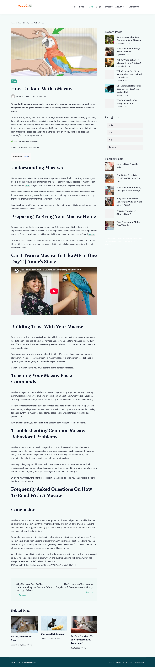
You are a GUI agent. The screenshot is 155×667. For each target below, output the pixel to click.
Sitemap (129, 662)
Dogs (98, 7)
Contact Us (134, 7)
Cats (91, 7)
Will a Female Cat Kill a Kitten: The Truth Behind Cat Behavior (129, 74)
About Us (120, 7)
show (26, 156)
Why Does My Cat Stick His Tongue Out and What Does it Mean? (129, 201)
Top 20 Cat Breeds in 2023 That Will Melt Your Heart (129, 178)
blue (27, 185)
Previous (22, 595)
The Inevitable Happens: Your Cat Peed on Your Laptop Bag (129, 88)
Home (73, 7)
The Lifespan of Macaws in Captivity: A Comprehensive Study (74, 586)
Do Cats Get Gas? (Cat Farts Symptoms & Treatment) (83, 639)
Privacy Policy (139, 662)
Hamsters (108, 7)
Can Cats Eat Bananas (53, 633)
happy (91, 234)
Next (87, 592)
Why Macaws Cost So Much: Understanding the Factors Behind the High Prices (34, 587)
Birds (81, 7)
